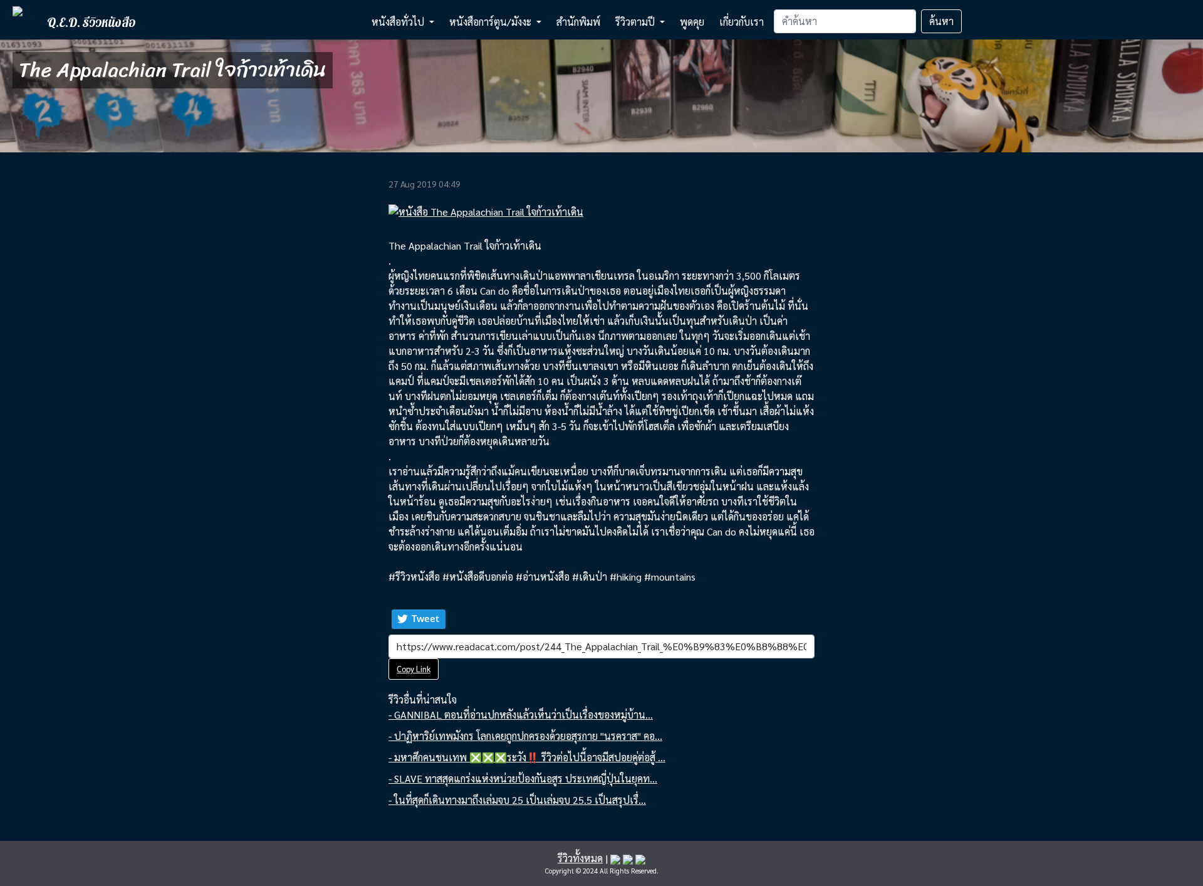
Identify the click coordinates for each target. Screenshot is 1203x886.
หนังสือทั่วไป (399, 21)
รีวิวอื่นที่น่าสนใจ (422, 699)
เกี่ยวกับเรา (741, 21)
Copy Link (413, 668)
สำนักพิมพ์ (578, 21)
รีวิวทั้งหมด (580, 858)
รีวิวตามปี (636, 21)
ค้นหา (941, 21)
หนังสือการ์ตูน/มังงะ (491, 21)
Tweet (425, 618)
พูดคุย (692, 21)
